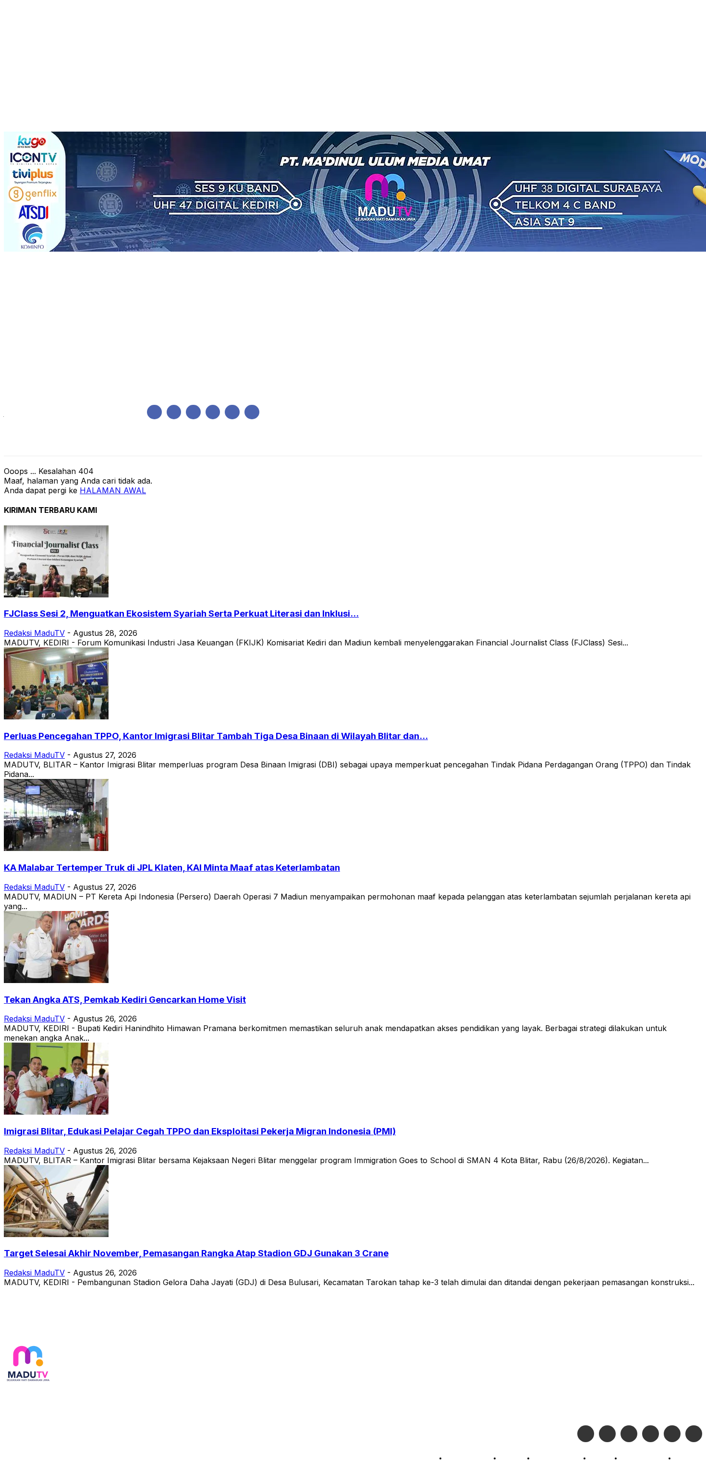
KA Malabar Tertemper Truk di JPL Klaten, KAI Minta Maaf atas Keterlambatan (172, 867)
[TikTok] (213, 412)
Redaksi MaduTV (34, 633)
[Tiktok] (672, 1433)
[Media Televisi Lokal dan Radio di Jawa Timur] (28, 1364)
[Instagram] (174, 412)
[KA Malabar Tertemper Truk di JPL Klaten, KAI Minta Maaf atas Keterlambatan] (56, 848)
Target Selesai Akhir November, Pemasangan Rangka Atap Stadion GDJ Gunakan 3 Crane (196, 1253)
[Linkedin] (193, 412)
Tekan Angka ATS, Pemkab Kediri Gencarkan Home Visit (125, 999)
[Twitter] (607, 1433)
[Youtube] (251, 412)
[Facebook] (154, 412)
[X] (232, 412)
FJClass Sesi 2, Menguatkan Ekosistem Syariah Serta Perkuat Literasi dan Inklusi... (181, 613)
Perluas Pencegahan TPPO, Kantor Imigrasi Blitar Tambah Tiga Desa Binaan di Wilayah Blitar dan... (216, 735)
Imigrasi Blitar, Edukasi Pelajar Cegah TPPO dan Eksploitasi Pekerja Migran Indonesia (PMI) (200, 1131)
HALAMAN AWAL (113, 490)
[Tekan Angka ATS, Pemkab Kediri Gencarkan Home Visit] (56, 980)
